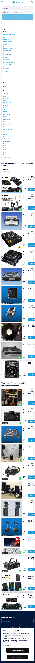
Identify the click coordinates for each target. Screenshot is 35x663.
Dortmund (6, 114)
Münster (5, 155)
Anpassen (6, 645)
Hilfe (26, 627)
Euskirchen (6, 124)
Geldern (5, 127)
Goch (5, 132)
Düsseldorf (6, 119)
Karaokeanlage (8, 41)
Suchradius (6, 171)
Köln (4, 152)
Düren (5, 116)
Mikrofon (6, 57)
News (21, 627)
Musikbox (6, 59)
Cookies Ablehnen (17, 657)
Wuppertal (6, 157)
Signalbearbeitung (9, 62)
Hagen (5, 134)
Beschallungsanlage (9, 34)
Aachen (5, 93)
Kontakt (14, 627)
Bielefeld (6, 105)
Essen (5, 121)
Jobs (8, 627)
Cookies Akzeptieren (17, 650)
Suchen (17, 17)
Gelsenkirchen (7, 129)
